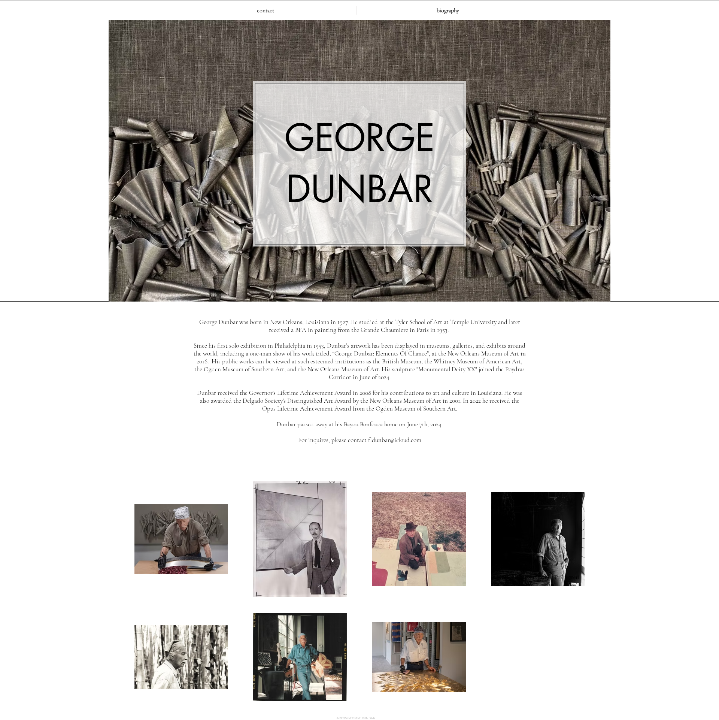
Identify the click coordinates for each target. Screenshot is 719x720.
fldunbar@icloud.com (394, 440)
